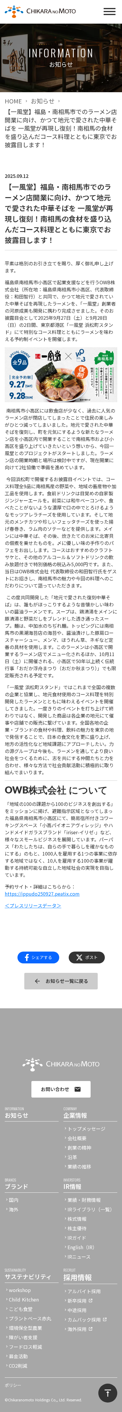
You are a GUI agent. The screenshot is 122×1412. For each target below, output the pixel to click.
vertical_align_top (108, 1393)
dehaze (109, 12)
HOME (13, 101)
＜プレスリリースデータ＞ (33, 905)
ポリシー (13, 1385)
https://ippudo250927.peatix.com (42, 893)
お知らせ (42, 101)
